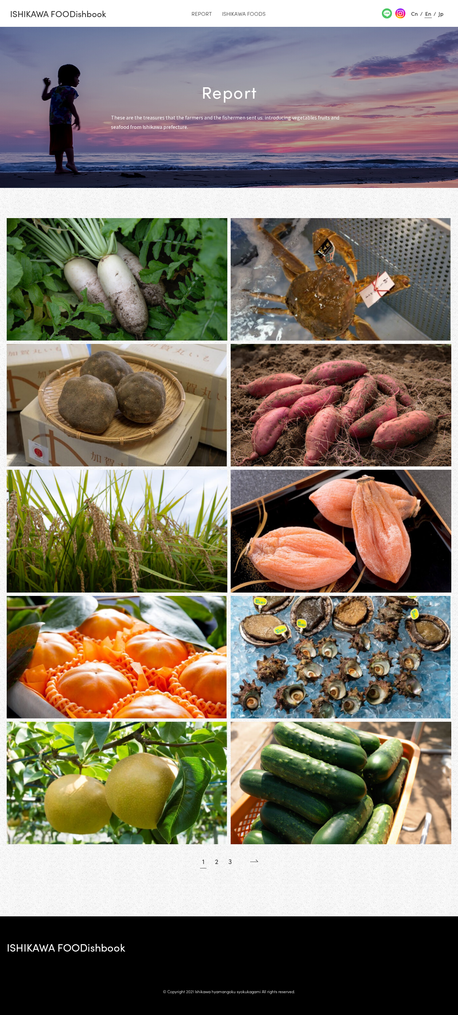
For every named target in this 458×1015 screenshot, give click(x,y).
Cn (414, 13)
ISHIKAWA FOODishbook (58, 13)
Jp (441, 13)
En (428, 13)
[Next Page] (249, 861)
